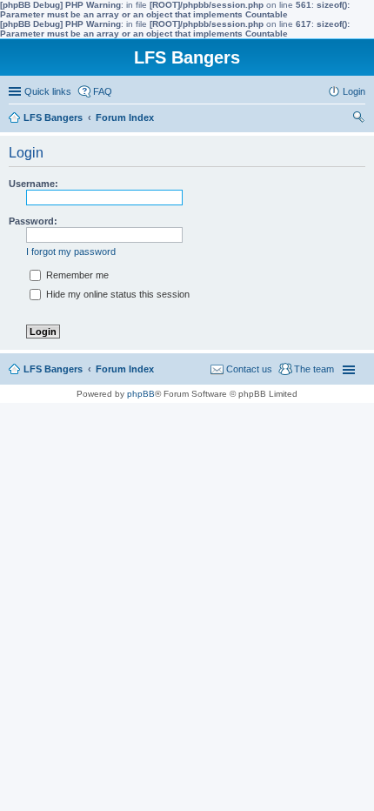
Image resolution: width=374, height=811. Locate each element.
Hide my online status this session (116, 294)
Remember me (76, 275)
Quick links (47, 91)
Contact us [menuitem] (249, 369)
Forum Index (125, 369)
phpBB (141, 394)
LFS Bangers (53, 369)
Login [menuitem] (354, 91)
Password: (33, 221)
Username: (33, 183)
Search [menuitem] (358, 119)
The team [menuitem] (314, 369)
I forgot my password (71, 251)
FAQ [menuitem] (102, 91)
